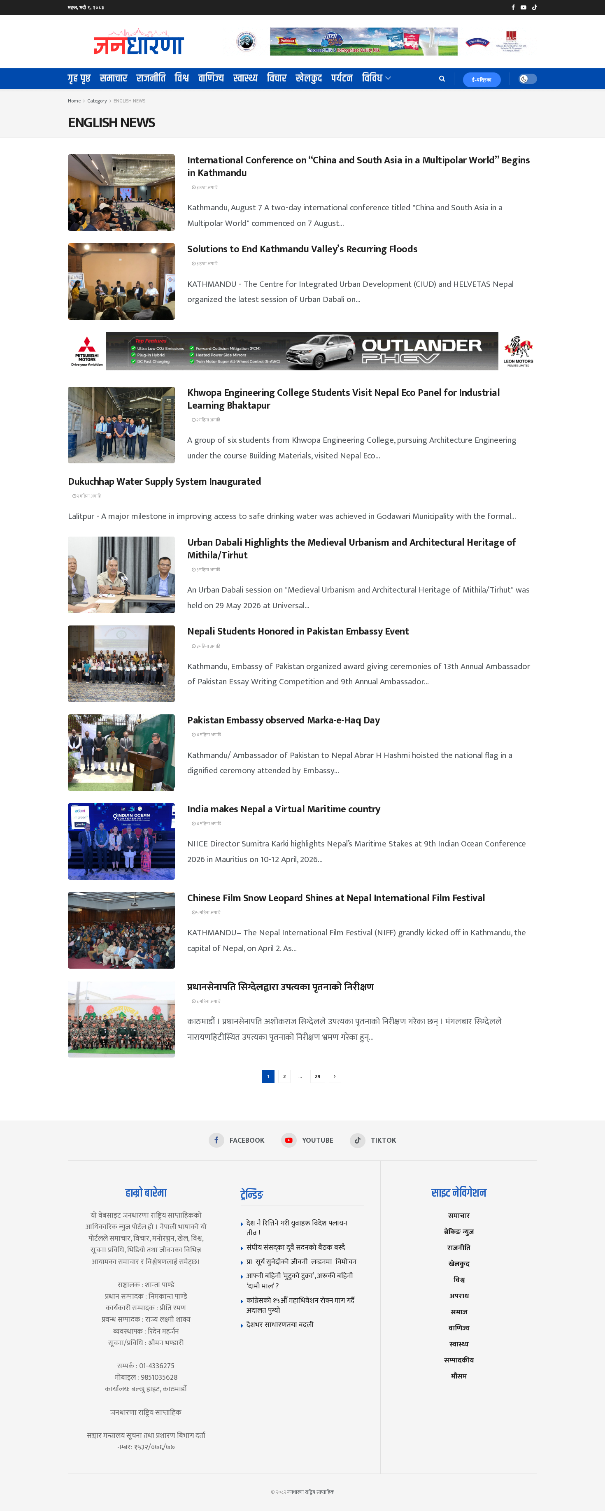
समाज (459, 1312)
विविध (372, 78)
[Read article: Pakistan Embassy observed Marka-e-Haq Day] (121, 752)
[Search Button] (442, 78)
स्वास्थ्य (245, 78)
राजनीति (151, 78)
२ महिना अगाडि (207, 420)
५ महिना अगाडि (207, 912)
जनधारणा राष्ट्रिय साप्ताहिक (310, 1492)
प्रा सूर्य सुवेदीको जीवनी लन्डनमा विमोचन (303, 1262)
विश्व (182, 78)
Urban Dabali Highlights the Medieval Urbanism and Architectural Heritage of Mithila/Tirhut (351, 549)
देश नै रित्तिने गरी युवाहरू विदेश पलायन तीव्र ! (297, 1228)
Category (97, 101)
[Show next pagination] (335, 1076)
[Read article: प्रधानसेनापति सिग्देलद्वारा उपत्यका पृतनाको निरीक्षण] (121, 1019)
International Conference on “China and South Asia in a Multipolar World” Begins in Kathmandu (358, 166)
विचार (277, 78)
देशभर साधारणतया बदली (280, 1325)
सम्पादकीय (459, 1360)
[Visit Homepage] (139, 41)
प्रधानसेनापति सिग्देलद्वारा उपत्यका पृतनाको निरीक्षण (280, 987)
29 (318, 1076)
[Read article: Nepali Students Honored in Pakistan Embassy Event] (121, 663)
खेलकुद (309, 78)
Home (74, 101)
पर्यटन (342, 78)
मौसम (459, 1376)
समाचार (114, 78)
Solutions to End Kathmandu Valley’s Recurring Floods (302, 249)
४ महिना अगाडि (208, 735)
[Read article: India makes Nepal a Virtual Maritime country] (121, 841)
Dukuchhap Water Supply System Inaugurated (164, 482)
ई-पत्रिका (482, 80)
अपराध (459, 1296)
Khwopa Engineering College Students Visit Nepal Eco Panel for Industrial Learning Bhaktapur (343, 399)
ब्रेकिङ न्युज (459, 1232)
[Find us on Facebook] (513, 7)
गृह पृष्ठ (79, 78)
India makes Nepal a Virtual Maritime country (283, 809)
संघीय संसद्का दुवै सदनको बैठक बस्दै (296, 1247)
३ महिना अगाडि (207, 570)
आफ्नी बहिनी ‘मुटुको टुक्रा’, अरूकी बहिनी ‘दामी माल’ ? (300, 1281)
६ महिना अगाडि (207, 1001)
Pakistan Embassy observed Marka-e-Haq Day (283, 720)
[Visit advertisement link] (380, 41)
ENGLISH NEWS (129, 101)
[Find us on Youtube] (523, 7)
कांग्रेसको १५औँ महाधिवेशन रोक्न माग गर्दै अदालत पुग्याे (300, 1306)
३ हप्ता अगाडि (206, 187)
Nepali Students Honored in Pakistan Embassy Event (298, 631)
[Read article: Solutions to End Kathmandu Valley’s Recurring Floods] (121, 281)
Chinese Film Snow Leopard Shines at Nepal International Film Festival (336, 898)
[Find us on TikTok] (534, 7)
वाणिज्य (211, 78)
